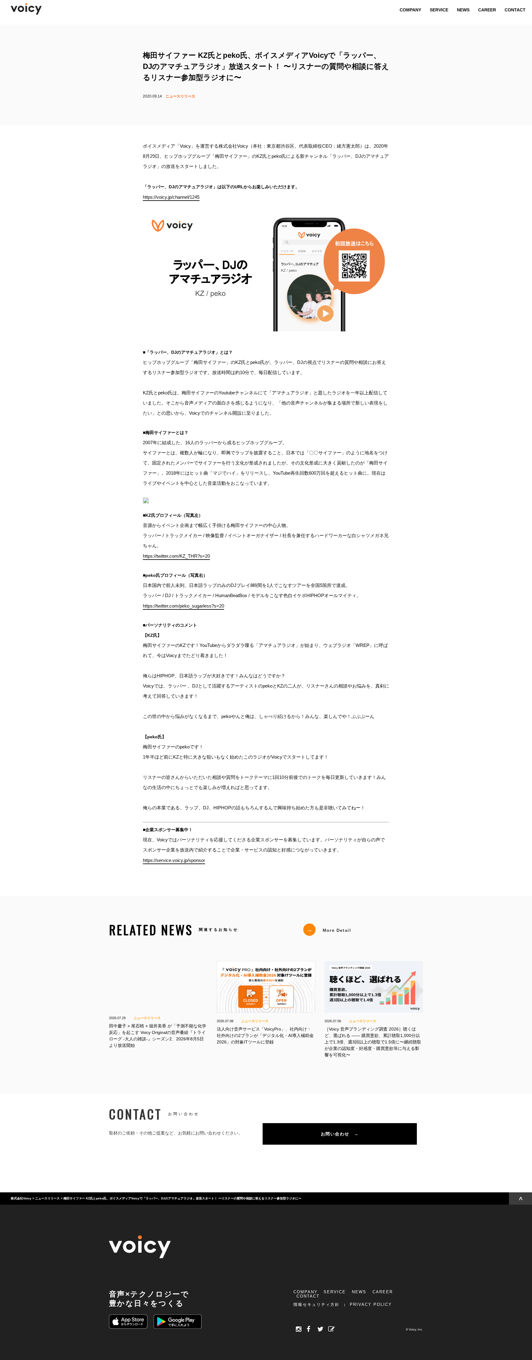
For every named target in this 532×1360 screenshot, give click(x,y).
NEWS (359, 1292)
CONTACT (308, 1296)
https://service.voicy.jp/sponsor (174, 860)
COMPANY (305, 1292)
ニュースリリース (180, 96)
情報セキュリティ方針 (316, 1304)
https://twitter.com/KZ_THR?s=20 (176, 555)
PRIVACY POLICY (371, 1304)
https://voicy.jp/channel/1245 (171, 196)
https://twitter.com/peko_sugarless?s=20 (183, 605)
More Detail (328, 929)
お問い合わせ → (340, 1133)
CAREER (383, 1292)
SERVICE (335, 1292)
